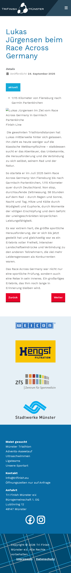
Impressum (24, 559)
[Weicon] (35, 325)
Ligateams (13, 461)
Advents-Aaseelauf (19, 451)
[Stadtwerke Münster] (35, 409)
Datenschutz (45, 559)
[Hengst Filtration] (35, 351)
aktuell (13, 87)
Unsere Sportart (17, 465)
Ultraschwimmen (18, 456)
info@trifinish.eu (17, 478)
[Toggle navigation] (66, 8)
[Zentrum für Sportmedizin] (35, 381)
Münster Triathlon (18, 446)
